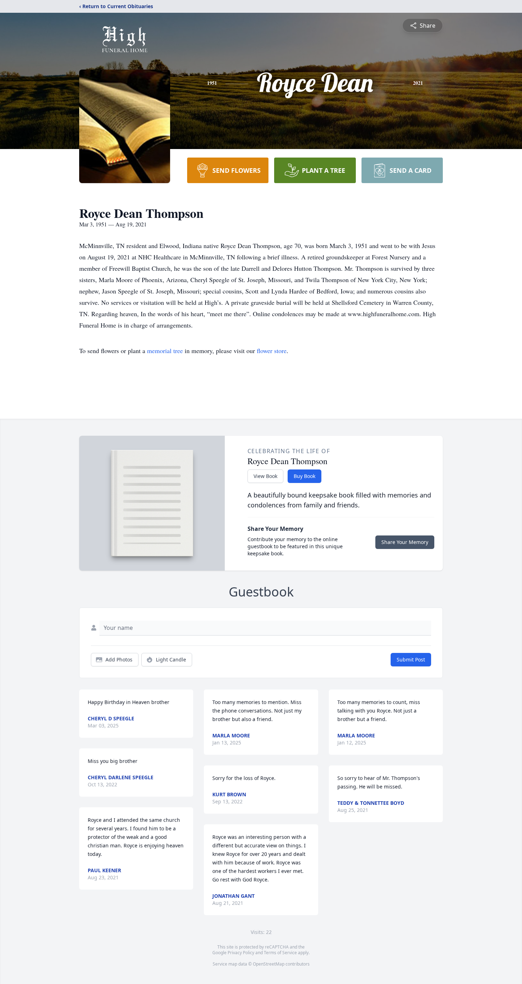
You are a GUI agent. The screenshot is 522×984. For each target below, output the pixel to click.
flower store (272, 350)
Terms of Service (280, 953)
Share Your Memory (404, 542)
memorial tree (165, 350)
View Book (265, 476)
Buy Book (304, 476)
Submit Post (411, 659)
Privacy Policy (241, 953)
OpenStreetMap (268, 964)
